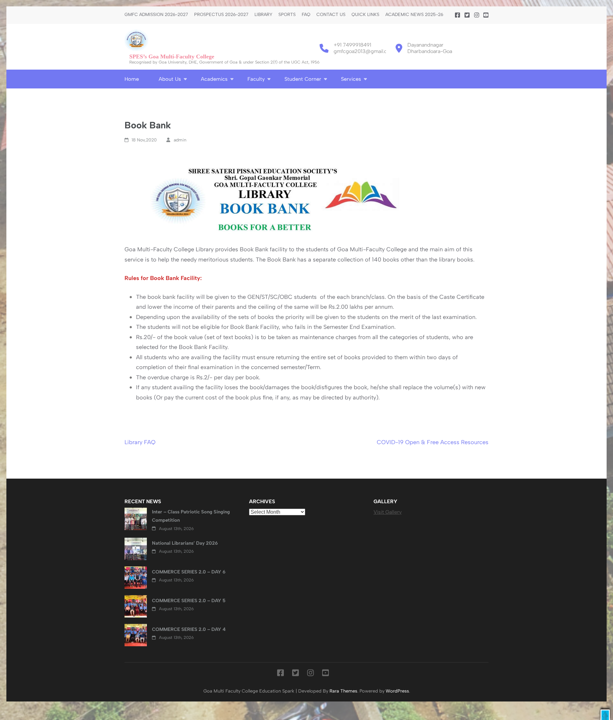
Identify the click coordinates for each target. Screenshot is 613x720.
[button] (605, 714)
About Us (170, 79)
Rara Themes (343, 691)
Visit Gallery (388, 512)
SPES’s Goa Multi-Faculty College (171, 56)
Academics (214, 79)
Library (263, 14)
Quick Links (365, 14)
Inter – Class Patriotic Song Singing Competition (191, 516)
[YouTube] (485, 15)
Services (351, 79)
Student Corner (302, 79)
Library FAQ (140, 442)
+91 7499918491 (352, 45)
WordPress (397, 691)
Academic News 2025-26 (414, 14)
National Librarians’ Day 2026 (185, 543)
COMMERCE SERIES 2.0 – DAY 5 (188, 600)
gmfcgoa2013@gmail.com (364, 51)
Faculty (256, 79)
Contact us (330, 14)
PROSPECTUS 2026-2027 (221, 14)
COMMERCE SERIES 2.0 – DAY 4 (189, 629)
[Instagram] (476, 15)
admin (180, 140)
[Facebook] (457, 15)
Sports (287, 14)
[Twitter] (467, 15)
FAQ (306, 14)
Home (132, 79)
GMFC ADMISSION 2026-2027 (156, 14)
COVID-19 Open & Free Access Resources (432, 442)
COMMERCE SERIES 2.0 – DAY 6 (188, 572)
